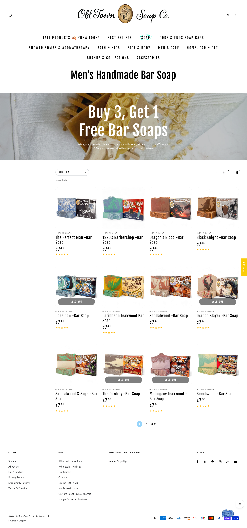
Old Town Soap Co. (23, 516)
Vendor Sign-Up (118, 461)
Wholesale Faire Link (70, 461)
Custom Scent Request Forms (74, 494)
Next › (154, 424)
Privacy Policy (16, 477)
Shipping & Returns (19, 483)
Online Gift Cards (68, 483)
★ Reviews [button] (243, 267)
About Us (13, 466)
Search (12, 461)
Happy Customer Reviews (72, 499)
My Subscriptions (68, 488)
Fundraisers (64, 472)
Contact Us (64, 477)
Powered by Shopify (17, 521)
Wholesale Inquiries (69, 466)
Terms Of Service (17, 488)
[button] (10, 15)
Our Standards (16, 472)
